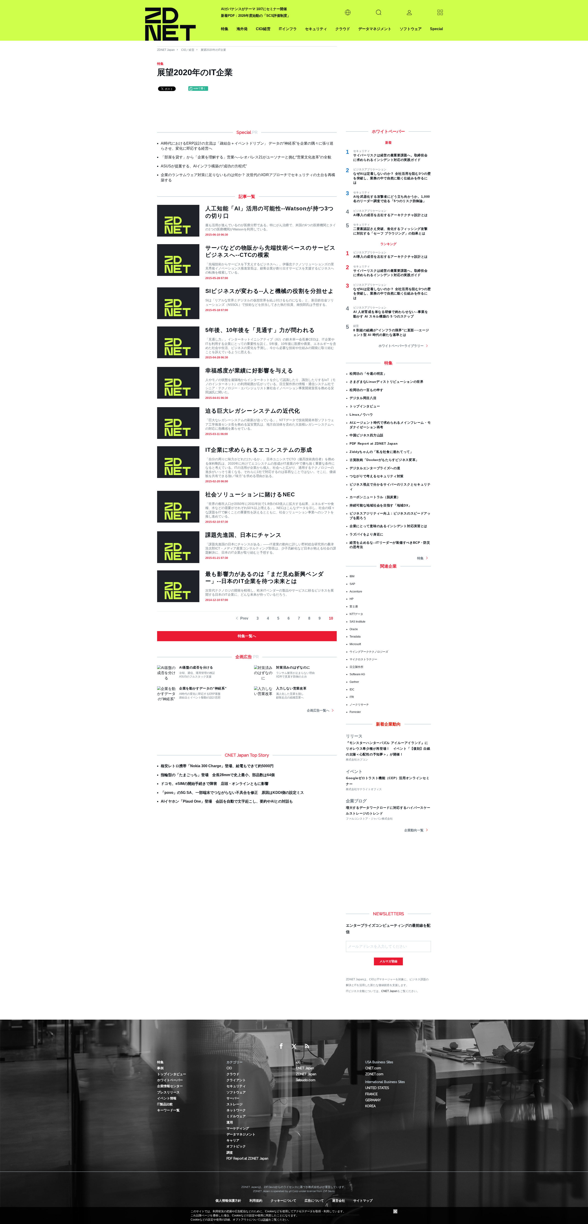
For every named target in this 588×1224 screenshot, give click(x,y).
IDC (352, 689)
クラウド (342, 29)
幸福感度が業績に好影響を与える (249, 370)
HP (351, 599)
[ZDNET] (180, 20)
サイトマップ (363, 1200)
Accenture (356, 591)
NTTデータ (356, 614)
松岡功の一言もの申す (366, 390)
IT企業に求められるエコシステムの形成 (258, 450)
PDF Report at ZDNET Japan (374, 443)
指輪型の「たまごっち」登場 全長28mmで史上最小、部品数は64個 (218, 775)
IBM (352, 576)
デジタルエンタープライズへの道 (375, 468)
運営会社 (338, 1200)
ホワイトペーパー (170, 1080)
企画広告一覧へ (318, 710)
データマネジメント (374, 29)
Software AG (357, 674)
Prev (244, 618)
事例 (160, 1068)
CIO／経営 (187, 49)
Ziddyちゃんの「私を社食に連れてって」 (381, 452)
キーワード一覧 (168, 1110)
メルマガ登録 (388, 961)
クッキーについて (283, 1200)
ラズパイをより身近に (366, 534)
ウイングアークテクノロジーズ (369, 651)
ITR (352, 697)
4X (298, 1062)
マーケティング (237, 1128)
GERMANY (373, 1100)
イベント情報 (166, 1098)
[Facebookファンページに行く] (281, 1046)
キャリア (232, 1140)
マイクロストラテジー (363, 659)
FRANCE (371, 1094)
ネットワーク (236, 1110)
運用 (229, 1122)
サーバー (232, 1098)
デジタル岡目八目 (363, 398)
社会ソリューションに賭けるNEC (250, 494)
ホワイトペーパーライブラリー (401, 346)
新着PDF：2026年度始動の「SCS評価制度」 (256, 15)
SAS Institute (357, 621)
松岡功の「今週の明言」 (368, 373)
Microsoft (355, 644)
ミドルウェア (236, 1116)
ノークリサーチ (359, 704)
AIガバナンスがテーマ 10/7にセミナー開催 (254, 9)
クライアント (236, 1080)
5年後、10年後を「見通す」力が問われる (260, 330)
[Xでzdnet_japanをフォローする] (294, 1046)
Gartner (354, 681)
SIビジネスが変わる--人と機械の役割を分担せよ (269, 291)
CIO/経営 (263, 29)
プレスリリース (168, 1092)
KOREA (370, 1106)
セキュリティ (316, 29)
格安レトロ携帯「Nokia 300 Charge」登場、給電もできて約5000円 (217, 766)
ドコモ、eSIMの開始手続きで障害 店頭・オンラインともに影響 (215, 784)
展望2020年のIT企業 (213, 49)
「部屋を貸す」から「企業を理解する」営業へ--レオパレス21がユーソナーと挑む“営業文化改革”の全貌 (246, 157)
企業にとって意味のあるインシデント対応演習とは (388, 526)
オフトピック (236, 1146)
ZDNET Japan (166, 49)
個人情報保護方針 (228, 1200)
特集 (224, 29)
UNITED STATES (377, 1088)
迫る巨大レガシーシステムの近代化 (252, 411)
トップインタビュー (365, 406)
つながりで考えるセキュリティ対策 (377, 476)
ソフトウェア (411, 29)
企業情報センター (170, 1086)
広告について (314, 1200)
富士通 (354, 606)
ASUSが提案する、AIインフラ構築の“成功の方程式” (204, 166)
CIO (229, 1068)
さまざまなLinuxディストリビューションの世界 (387, 381)
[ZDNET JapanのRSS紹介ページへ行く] (306, 1046)
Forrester (355, 712)
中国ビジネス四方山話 (366, 435)
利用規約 (255, 1200)
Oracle (354, 629)
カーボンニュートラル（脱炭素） (375, 497)
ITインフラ (288, 29)
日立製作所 (356, 667)
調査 (229, 1152)
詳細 (266, 1219)
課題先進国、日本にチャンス (243, 535)
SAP (352, 584)
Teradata (355, 636)
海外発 (242, 29)
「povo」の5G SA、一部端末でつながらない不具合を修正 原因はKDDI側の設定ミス (232, 793)
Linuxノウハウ (361, 414)
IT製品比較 (165, 1104)
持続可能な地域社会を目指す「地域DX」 (381, 505)
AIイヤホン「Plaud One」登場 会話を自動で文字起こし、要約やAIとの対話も (227, 801)
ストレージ (234, 1104)
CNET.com (373, 1068)
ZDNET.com (374, 1074)
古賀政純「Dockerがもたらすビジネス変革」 (384, 460)
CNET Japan (389, 990)
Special (436, 29)
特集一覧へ (247, 636)
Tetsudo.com (305, 1080)
